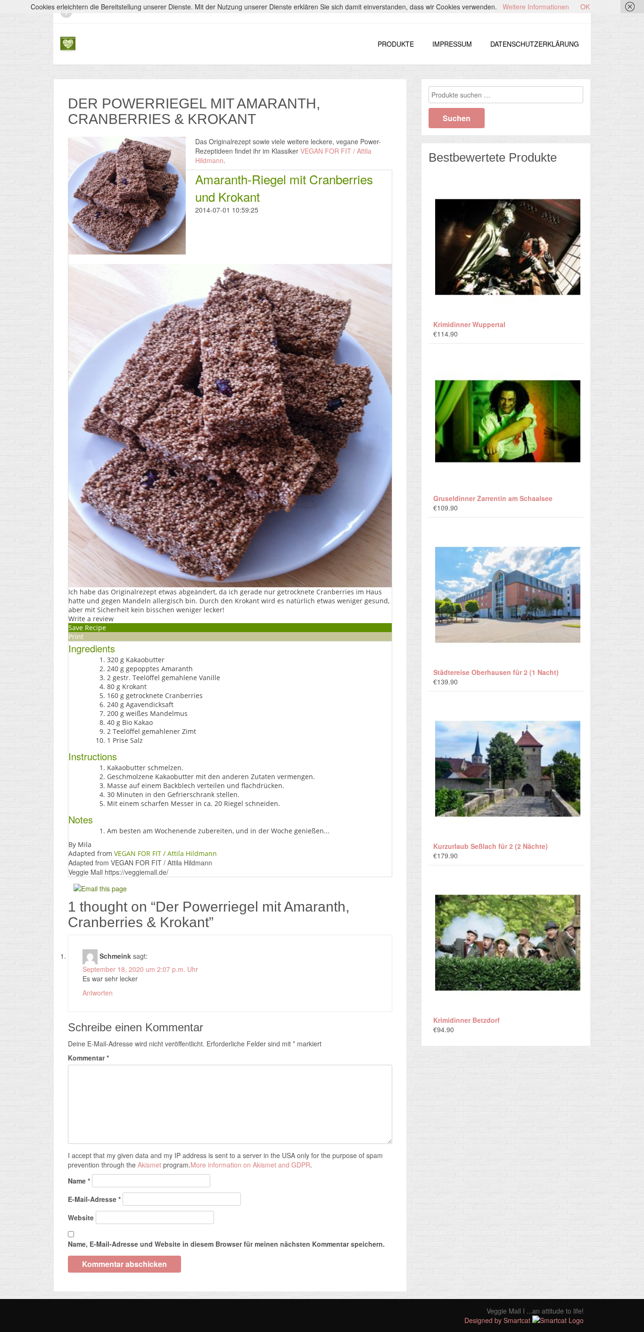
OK (585, 6)
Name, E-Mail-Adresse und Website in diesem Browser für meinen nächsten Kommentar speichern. (226, 1244)
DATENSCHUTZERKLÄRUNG (534, 44)
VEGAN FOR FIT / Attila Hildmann (165, 853)
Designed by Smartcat (498, 1320)
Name (79, 1180)
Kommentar (88, 1057)
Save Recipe (87, 627)
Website (81, 1217)
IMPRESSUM (452, 44)
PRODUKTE (396, 44)
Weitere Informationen (536, 6)
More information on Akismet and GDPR (250, 1164)
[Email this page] (102, 887)
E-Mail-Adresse (94, 1199)
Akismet (149, 1164)
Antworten (98, 992)
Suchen (457, 118)
